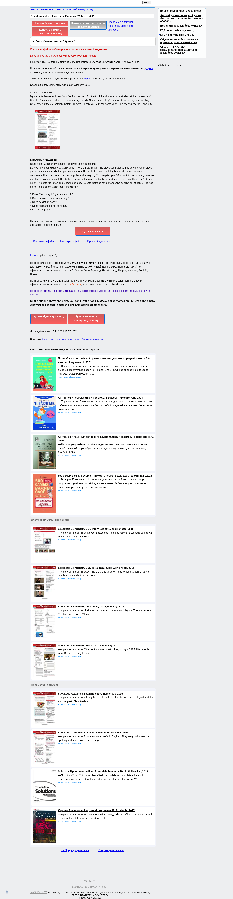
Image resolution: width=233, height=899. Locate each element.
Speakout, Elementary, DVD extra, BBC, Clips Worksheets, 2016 (96, 568)
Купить (34, 255)
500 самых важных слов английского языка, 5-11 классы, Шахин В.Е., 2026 (105, 475)
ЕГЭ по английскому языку (177, 35)
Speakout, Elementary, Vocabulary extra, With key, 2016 (91, 606)
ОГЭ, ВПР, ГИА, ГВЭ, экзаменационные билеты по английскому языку (179, 50)
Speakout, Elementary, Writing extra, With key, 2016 (88, 645)
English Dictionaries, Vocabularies (180, 10)
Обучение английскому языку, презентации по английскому (179, 41)
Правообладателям (98, 241)
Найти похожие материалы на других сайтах (88, 25)
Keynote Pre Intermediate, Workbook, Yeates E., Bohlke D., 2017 (96, 810)
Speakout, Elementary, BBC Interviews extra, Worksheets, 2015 (95, 529)
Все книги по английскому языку (181, 25)
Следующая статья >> (111, 850)
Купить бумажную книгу (50, 23)
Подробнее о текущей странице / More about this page (121, 26)
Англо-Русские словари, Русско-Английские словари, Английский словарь (181, 18)
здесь (149, 68)
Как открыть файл (70, 241)
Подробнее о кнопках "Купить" (55, 41)
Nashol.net (38, 892)
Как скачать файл (43, 241)
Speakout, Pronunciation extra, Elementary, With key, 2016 (93, 732)
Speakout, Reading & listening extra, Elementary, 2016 (90, 693)
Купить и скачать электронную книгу (50, 31)
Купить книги (92, 231)
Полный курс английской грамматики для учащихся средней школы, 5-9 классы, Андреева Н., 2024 (104, 360)
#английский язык (92, 339)
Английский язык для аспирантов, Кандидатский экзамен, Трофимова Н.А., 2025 (106, 438)
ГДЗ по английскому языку (177, 30)
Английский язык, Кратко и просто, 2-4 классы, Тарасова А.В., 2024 (100, 397)
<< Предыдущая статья (75, 850)
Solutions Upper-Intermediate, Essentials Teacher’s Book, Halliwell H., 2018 (103, 771)
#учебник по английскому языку (60, 339)
